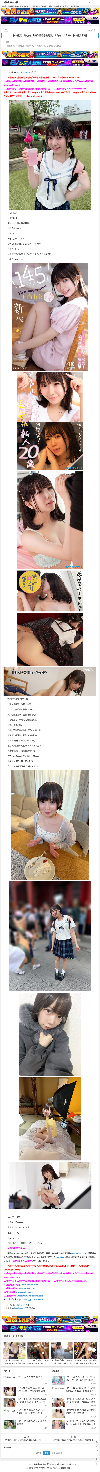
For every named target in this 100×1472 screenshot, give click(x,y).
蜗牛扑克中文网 (11, 2)
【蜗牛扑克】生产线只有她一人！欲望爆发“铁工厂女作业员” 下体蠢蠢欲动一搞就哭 (80, 1391)
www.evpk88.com (30, 1285)
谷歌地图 (72, 1464)
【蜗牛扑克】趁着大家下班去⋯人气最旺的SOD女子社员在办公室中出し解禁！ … (80, 1380)
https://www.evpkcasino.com (29, 1296)
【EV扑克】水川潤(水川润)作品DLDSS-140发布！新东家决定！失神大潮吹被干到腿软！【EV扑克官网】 (32, 1402)
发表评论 (91, 30)
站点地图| (58, 1464)
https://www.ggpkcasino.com (30, 1299)
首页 (6, 6)
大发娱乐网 (23, 1305)
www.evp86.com (24, 72)
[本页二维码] (97, 1464)
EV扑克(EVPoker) (19, 1248)
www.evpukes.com (24, 1292)
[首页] (97, 1442)
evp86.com (61, 1257)
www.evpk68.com (27, 1288)
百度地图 (65, 1464)
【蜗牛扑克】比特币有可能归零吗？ (30, 1377)
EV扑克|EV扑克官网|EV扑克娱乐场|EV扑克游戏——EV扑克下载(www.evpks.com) (43, 78)
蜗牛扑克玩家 (14, 6)
